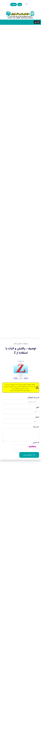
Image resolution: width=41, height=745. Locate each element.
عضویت (13, 4)
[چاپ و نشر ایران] (20, 14)
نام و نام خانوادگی (33, 397)
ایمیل (37, 417)
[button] (37, 22)
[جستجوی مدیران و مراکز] (27, 4)
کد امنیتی (36, 442)
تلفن (37, 407)
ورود (19, 4)
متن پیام (36, 427)
